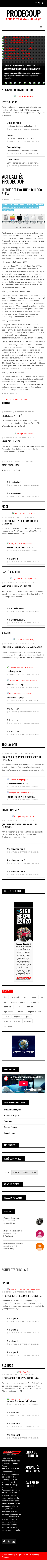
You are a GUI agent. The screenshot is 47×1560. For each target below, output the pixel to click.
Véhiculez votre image (15, 685)
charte (16, 205)
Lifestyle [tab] (7, 1172)
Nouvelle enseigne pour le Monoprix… (21, 797)
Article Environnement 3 (16, 872)
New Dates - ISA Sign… (12, 442)
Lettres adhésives (13, 160)
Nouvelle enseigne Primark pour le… (20, 548)
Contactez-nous (9, 1133)
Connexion (8, 1122)
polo (28, 1016)
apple (24, 207)
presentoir (15, 997)
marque (22, 205)
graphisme (6, 207)
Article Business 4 (13, 1424)
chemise (19, 1007)
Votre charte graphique (15, 698)
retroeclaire (34, 1002)
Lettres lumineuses (14, 123)
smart (34, 997)
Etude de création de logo (15, 399)
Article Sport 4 (12, 1352)
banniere (7, 1007)
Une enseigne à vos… (15, 671)
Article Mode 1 (12, 559)
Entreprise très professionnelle (12, 1231)
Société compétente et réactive (13, 1244)
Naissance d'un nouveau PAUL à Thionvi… (22, 1401)
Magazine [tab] (16, 1172)
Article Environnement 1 (16, 849)
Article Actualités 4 (14, 494)
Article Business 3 (13, 1413)
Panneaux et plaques (14, 147)
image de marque (33, 207)
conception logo (16, 207)
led (5, 1002)
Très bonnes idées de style (11, 1218)
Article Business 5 (13, 1435)
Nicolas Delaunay (10, 1223)
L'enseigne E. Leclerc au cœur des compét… (21, 1296)
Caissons (10, 135)
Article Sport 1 (12, 1319)
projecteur (18, 1016)
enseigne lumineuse (12, 1021)
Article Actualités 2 (11, 466)
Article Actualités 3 (14, 482)
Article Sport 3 (12, 1341)
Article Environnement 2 (16, 860)
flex (5, 997)
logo (11, 205)
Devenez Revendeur (11, 1127)
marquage (8, 1026)
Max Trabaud (9, 1236)
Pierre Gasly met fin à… (12, 416)
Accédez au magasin (11, 1116)
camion (30, 1007)
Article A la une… (13, 709)
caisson (27, 1021)
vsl (42, 997)
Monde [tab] (34, 1172)
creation (5, 205)
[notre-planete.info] (23, 1046)
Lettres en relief (9, 103)
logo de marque (34, 1011)
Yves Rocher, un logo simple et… (17, 587)
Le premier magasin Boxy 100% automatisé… (22, 648)
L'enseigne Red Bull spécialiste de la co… (21, 1378)
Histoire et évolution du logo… (18, 784)
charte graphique (8, 210)
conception (39, 205)
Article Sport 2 (12, 1330)
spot (25, 997)
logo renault (8, 1011)
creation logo (31, 205)
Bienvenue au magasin (12, 1110)
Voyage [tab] (25, 1172)
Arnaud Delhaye (9, 1249)
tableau (21, 1011)
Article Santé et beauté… (16, 609)
